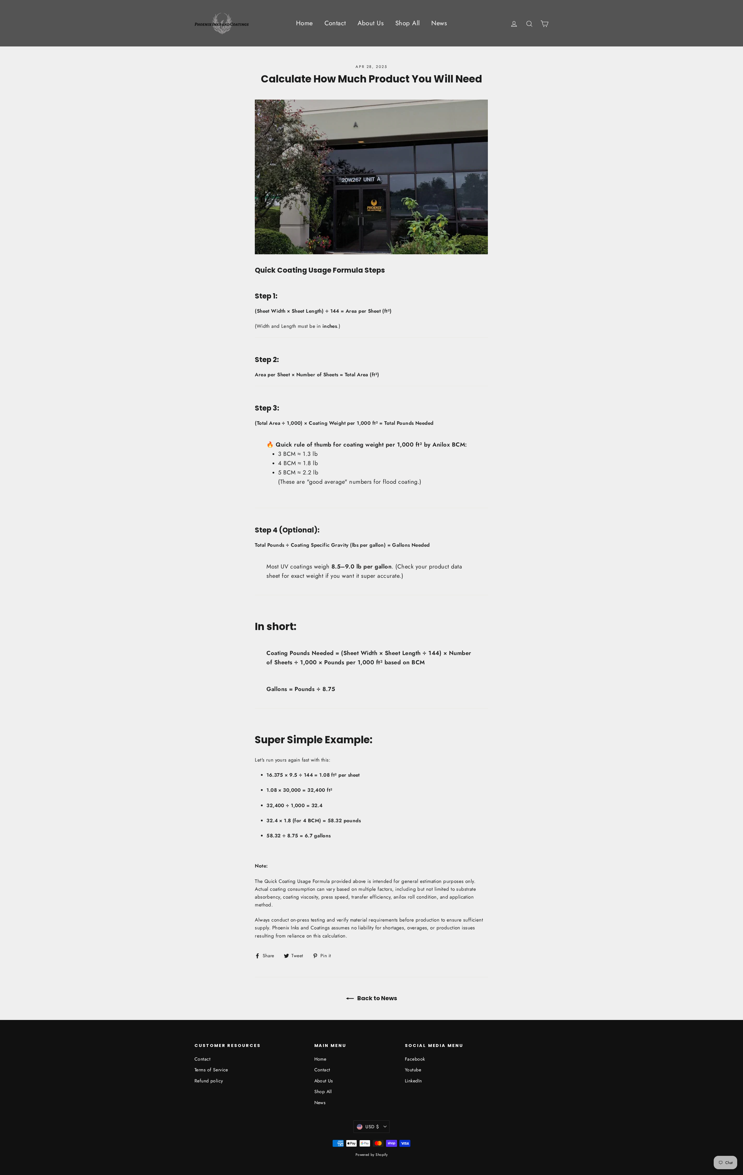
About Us (371, 23)
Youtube (413, 1069)
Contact (335, 23)
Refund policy (208, 1080)
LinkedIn (413, 1080)
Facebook (415, 1059)
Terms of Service (211, 1069)
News (439, 23)
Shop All (407, 23)
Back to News (376, 998)
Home (304, 23)
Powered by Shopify (372, 1154)
